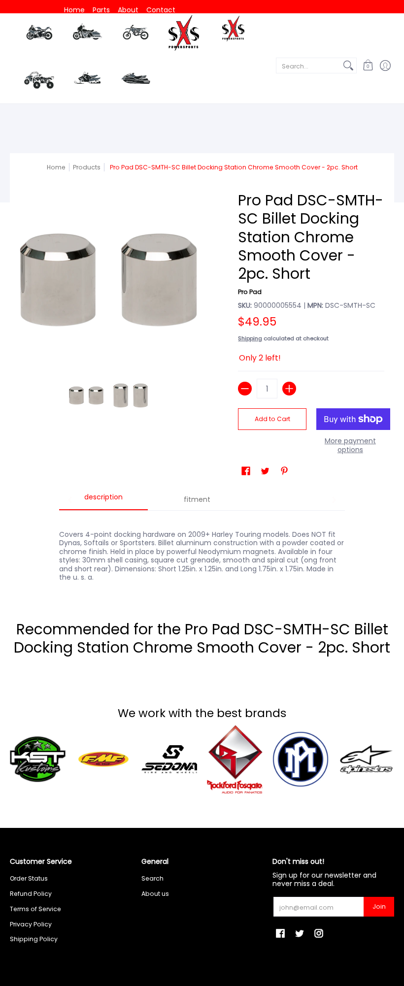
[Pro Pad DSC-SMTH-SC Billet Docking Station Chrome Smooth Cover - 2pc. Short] (86, 395)
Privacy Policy (31, 924)
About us (155, 893)
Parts (101, 10)
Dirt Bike (135, 34)
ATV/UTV (39, 81)
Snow (87, 78)
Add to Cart (272, 419)
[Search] (348, 65)
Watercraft (136, 78)
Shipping (250, 338)
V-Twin (87, 34)
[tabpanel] (202, 550)
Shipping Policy (34, 939)
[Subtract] (245, 388)
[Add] (289, 388)
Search (152, 878)
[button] (367, 66)
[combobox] (308, 65)
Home (74, 10)
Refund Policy (31, 893)
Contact (160, 10)
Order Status (29, 878)
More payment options (350, 445)
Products (87, 167)
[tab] (103, 500)
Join (379, 906)
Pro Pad (250, 292)
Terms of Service (35, 909)
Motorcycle (39, 34)
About (128, 10)
